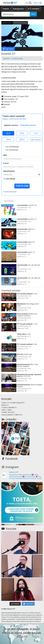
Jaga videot (9, 49)
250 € (22, 139)
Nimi (5, 155)
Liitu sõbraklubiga (12, 147)
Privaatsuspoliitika (10, 192)
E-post (6, 163)
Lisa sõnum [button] (10, 179)
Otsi (33, 14)
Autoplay (8, 201)
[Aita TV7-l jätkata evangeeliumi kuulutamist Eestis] (22, 502)
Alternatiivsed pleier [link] (20, 23)
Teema (5, 8)
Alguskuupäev (9, 171)
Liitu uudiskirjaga (12, 150)
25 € (8, 133)
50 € (22, 133)
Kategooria (18, 8)
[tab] (11, 125)
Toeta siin (22, 185)
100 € (8, 139)
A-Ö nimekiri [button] (34, 8)
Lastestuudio (17, 58)
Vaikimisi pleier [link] (7, 23)
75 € (36, 133)
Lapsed (6, 58)
